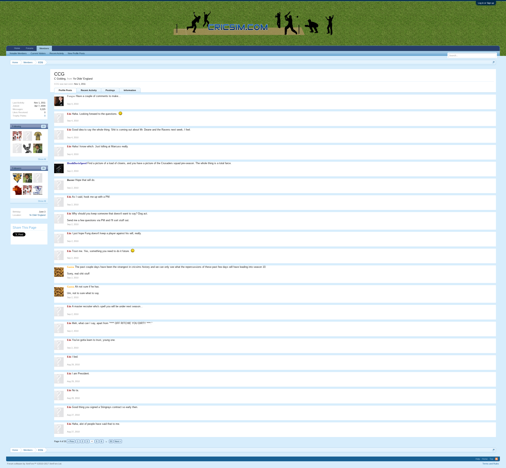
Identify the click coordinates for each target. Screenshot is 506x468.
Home (17, 48)
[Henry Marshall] (27, 136)
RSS (496, 459)
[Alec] (37, 149)
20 (43, 168)
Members (44, 48)
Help (478, 459)
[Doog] (27, 149)
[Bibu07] (17, 190)
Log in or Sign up (486, 3)
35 (111, 441)
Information (130, 90)
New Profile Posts (76, 53)
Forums (29, 48)
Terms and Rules (490, 463)
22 (43, 126)
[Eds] (17, 149)
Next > (118, 441)
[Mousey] (17, 136)
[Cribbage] (17, 178)
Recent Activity (89, 90)
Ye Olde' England (37, 215)
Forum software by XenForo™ (34, 463)
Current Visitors (38, 53)
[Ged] (37, 190)
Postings (110, 90)
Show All (42, 159)
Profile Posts (65, 90)
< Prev (71, 441)
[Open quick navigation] (493, 62)
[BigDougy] (37, 136)
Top (491, 459)
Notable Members (18, 53)
